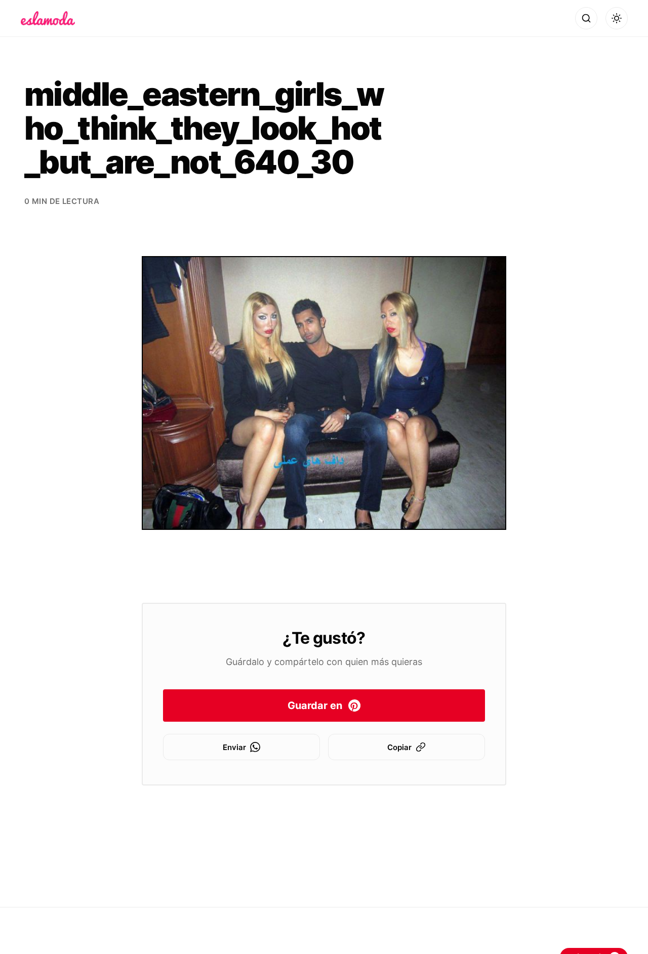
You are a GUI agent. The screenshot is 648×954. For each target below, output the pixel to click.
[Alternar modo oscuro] (616, 18)
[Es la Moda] (47, 18)
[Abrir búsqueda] (586, 18)
